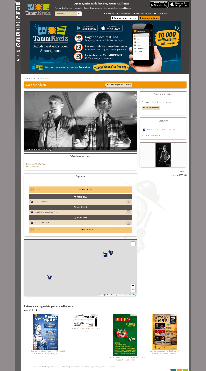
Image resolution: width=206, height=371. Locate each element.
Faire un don (162, 13)
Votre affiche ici (30, 310)
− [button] (133, 289)
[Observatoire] (18, 34)
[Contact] (18, 52)
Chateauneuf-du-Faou (49, 212)
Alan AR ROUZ (34, 164)
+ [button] (133, 285)
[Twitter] (18, 61)
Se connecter (125, 13)
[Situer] (128, 202)
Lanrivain (43, 201)
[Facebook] (18, 56)
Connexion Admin (150, 18)
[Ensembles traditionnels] (18, 16)
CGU (57, 367)
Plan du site (37, 367)
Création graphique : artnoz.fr (104, 367)
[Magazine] (18, 39)
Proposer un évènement (125, 18)
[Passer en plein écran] (133, 244)
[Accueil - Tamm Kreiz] (38, 8)
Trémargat (45, 222)
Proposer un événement (82, 367)
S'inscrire (110, 13)
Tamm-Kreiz (30, 78)
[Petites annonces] (18, 45)
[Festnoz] (18, 3)
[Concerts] (18, 8)
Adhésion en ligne (143, 13)
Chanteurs (171, 129)
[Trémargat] (105, 255)
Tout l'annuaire (152, 135)
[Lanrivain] (111, 253)
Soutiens (52, 367)
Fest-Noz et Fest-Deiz (156, 129)
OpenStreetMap (130, 295)
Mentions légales (66, 367)
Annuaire (44, 78)
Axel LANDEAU (34, 166)
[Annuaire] (18, 29)
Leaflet (101, 295)
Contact (45, 367)
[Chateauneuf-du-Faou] (50, 277)
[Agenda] (18, 24)
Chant (43, 164)
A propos (28, 367)
